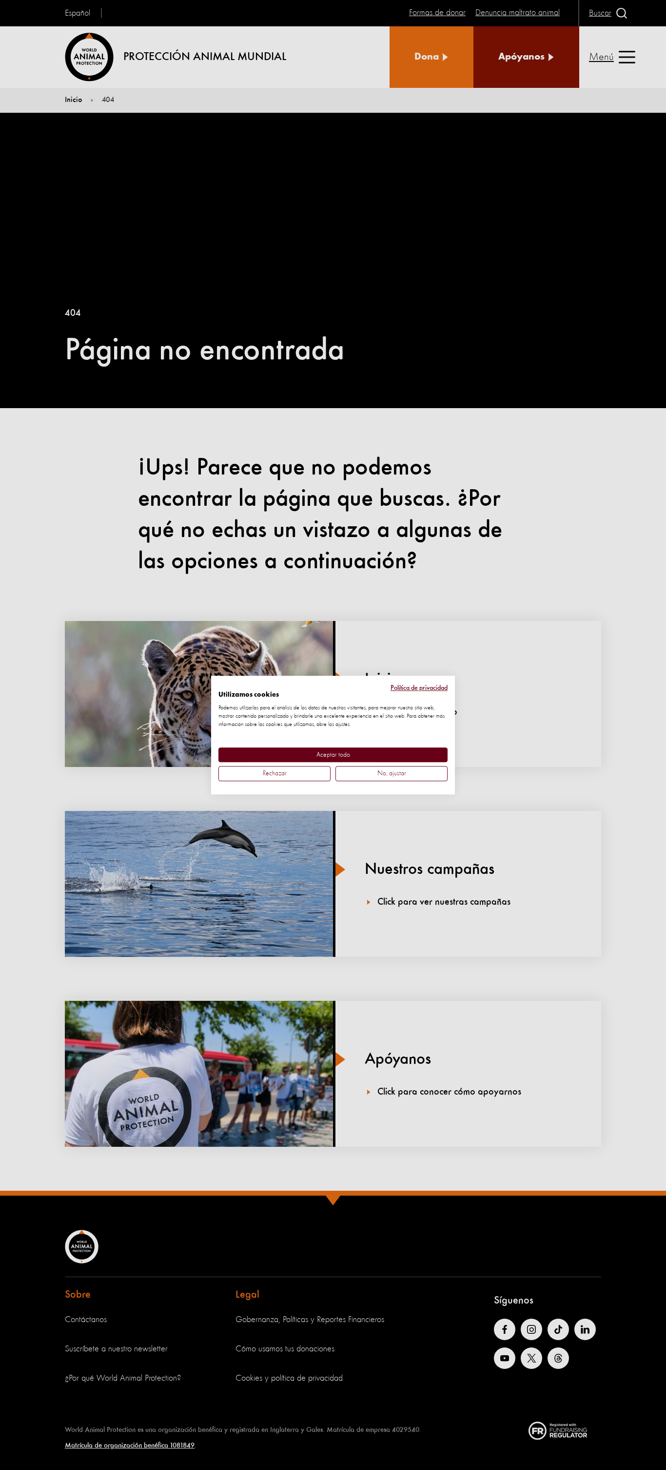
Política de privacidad (419, 687)
